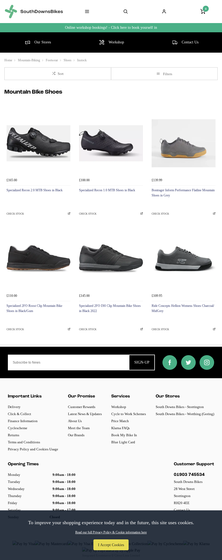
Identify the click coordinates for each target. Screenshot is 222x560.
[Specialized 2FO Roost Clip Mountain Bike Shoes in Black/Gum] (38, 259)
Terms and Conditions (24, 442)
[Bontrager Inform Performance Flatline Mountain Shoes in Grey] (184, 143)
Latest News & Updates (85, 414)
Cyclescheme (17, 428)
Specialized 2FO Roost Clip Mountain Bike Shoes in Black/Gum (34, 308)
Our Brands (76, 435)
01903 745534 (189, 475)
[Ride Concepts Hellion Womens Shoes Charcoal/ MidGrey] (184, 259)
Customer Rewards (81, 407)
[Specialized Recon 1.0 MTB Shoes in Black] (111, 143)
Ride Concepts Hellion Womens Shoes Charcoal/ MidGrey (183, 308)
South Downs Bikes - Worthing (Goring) (185, 414)
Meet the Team (79, 428)
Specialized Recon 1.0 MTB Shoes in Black (107, 190)
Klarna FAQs (120, 428)
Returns (13, 435)
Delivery (14, 407)
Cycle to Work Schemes (128, 414)
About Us (75, 421)
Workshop (118, 407)
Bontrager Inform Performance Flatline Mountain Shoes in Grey (183, 192)
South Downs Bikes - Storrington (180, 407)
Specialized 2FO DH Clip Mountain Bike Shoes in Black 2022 (110, 308)
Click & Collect (19, 414)
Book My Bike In (124, 435)
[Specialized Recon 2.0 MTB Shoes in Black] (38, 143)
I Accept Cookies (111, 545)
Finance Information (23, 421)
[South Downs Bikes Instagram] (207, 362)
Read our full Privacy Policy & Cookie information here (111, 532)
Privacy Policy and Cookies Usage (33, 449)
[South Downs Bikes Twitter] (188, 362)
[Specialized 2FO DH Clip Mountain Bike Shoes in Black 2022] (111, 259)
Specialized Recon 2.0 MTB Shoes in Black (34, 190)
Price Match (120, 421)
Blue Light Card (123, 442)
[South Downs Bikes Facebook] (169, 362)
